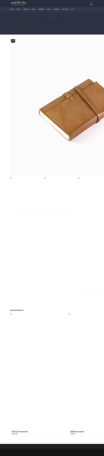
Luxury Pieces (73, 430)
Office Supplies (15, 430)
